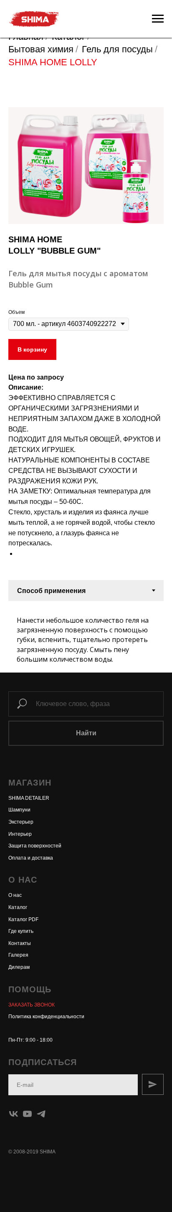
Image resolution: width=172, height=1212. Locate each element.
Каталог (17, 907)
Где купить (20, 931)
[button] (31, 1005)
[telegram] (41, 1114)
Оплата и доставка (30, 858)
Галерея (18, 955)
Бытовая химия (40, 49)
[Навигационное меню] (158, 19)
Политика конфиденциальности (46, 1016)
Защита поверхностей (34, 846)
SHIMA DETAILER (28, 798)
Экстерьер (20, 822)
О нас (15, 895)
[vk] (13, 1114)
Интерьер (20, 834)
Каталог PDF (23, 919)
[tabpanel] (86, 637)
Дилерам (19, 967)
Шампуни (19, 810)
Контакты (19, 943)
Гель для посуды (117, 49)
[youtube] (27, 1114)
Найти (86, 733)
